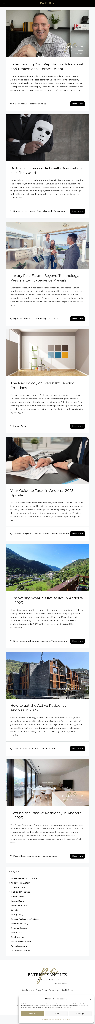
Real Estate (53, 319)
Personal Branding (37, 104)
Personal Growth (44, 211)
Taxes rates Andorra (59, 534)
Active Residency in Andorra (26, 748)
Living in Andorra (21, 641)
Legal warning (28, 990)
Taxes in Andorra (41, 534)
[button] (90, 999)
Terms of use (54, 990)
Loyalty (31, 211)
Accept (32, 1014)
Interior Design (20, 426)
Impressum (68, 1019)
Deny (56, 1014)
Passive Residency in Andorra (26, 856)
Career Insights (20, 104)
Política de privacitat (58, 1019)
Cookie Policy (67, 990)
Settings (80, 1014)
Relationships (60, 211)
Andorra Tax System (22, 534)
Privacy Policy (41, 990)
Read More (77, 104)
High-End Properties (22, 319)
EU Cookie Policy (46, 1019)
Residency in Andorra (40, 641)
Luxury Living (40, 319)
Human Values (20, 211)
